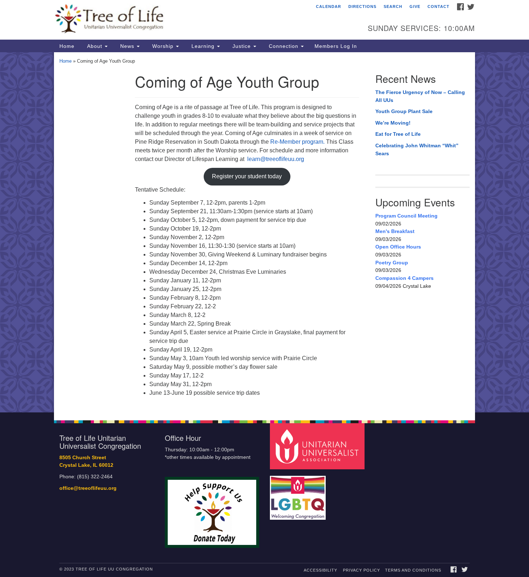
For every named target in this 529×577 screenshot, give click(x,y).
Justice (242, 46)
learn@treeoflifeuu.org (276, 159)
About (94, 46)
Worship (162, 46)
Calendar (328, 6)
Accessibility (320, 570)
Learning (203, 46)
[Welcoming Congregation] (298, 494)
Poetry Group (391, 262)
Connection (283, 46)
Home (66, 46)
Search (393, 6)
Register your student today (247, 176)
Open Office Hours (398, 247)
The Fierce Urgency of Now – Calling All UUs (420, 96)
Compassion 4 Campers (404, 278)
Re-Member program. (297, 142)
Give (415, 6)
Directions (362, 6)
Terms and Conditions (413, 570)
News (127, 46)
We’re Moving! (393, 123)
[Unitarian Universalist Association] (318, 446)
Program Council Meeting (406, 216)
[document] (264, 232)
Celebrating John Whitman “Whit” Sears (416, 149)
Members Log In (336, 46)
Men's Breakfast (395, 231)
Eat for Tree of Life (398, 134)
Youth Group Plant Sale (404, 111)
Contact (438, 6)
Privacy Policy (361, 570)
